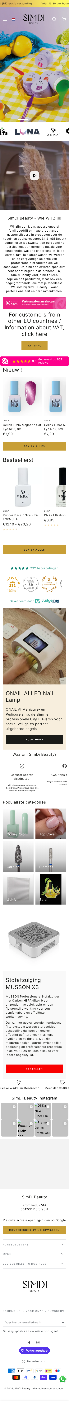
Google (61, 1220)
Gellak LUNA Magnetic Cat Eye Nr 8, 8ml (22, 427)
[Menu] (5, 19)
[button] (13, 19)
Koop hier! (34, 739)
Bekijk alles (34, 446)
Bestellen (34, 1069)
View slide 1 (23, 117)
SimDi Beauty (22, 1388)
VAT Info (34, 345)
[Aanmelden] (64, 1322)
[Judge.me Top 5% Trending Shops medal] (53, 584)
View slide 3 (46, 117)
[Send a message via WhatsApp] (62, 1379)
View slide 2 (34, 117)
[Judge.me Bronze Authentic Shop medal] (34, 584)
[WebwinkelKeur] (34, 304)
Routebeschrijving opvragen (34, 1230)
